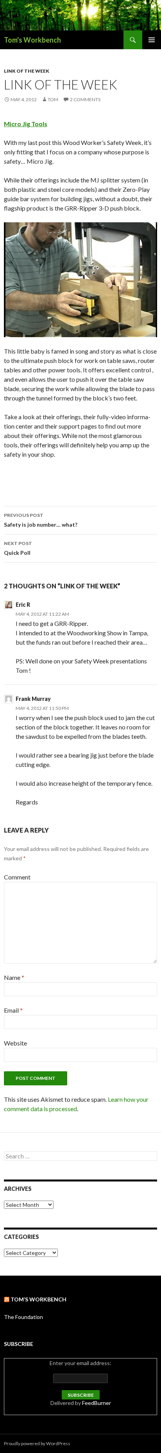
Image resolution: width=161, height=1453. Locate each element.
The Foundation (23, 1317)
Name (14, 977)
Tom (53, 99)
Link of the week (26, 71)
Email (13, 1010)
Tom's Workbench (32, 40)
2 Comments (85, 99)
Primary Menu (151, 39)
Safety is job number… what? (40, 520)
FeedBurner (96, 1402)
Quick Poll (18, 548)
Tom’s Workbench (38, 1299)
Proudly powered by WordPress (37, 1443)
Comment (17, 877)
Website (15, 1043)
